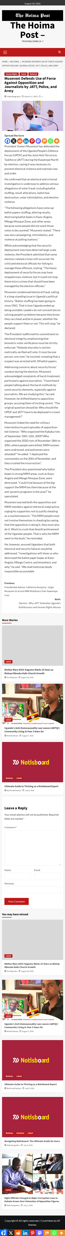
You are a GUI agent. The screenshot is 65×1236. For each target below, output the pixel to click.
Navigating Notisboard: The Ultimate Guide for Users (32, 1141)
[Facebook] (7, 141)
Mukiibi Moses (12, 735)
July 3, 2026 (28, 1205)
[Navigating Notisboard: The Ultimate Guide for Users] (32, 1117)
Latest (23, 74)
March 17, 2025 (31, 96)
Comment (10, 827)
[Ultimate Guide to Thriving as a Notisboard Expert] (32, 762)
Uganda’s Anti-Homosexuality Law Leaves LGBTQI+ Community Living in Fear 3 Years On (32, 729)
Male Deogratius (14, 96)
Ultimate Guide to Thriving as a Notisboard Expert (31, 786)
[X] (13, 141)
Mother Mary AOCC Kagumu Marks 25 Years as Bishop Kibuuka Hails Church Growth (28, 671)
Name (7, 870)
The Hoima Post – (32, 30)
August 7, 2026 (27, 735)
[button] (5, 52)
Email (37, 870)
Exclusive (20, 1133)
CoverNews (47, 1220)
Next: (40, 603)
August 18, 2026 (27, 677)
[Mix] (44, 141)
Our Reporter (12, 677)
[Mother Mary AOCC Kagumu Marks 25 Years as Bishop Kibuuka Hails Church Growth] (32, 645)
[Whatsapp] (50, 141)
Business (9, 778)
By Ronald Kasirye (14, 790)
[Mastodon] (38, 141)
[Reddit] (20, 141)
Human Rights (11, 74)
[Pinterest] (32, 141)
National (33, 74)
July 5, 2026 (29, 790)
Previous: (31, 589)
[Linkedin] (26, 141)
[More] (56, 141)
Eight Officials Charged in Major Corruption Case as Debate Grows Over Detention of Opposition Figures (31, 1199)
